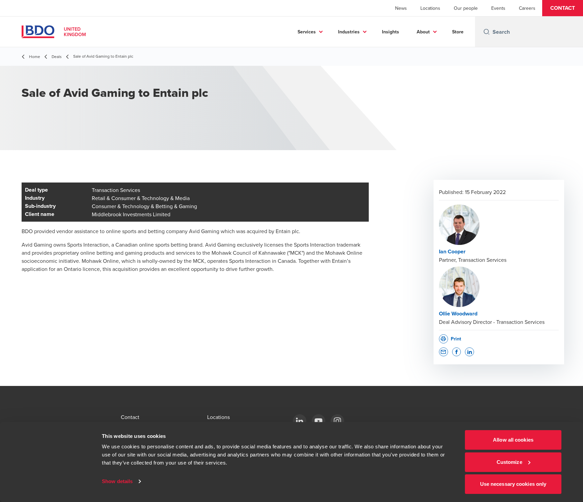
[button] (562, 8)
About (423, 31)
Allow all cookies (513, 440)
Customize (509, 462)
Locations (430, 8)
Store (458, 31)
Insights (390, 31)
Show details (117, 481)
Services (307, 31)
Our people (466, 8)
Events (498, 8)
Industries (349, 31)
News (401, 8)
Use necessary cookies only (513, 484)
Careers (527, 8)
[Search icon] (486, 31)
